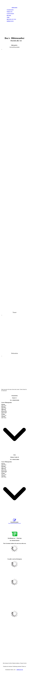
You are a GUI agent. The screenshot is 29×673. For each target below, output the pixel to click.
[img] (14, 3)
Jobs (8, 17)
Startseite (10, 9)
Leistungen (10, 13)
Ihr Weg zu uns (11, 19)
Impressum (10, 21)
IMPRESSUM (20, 669)
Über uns (9, 11)
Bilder (9, 15)
